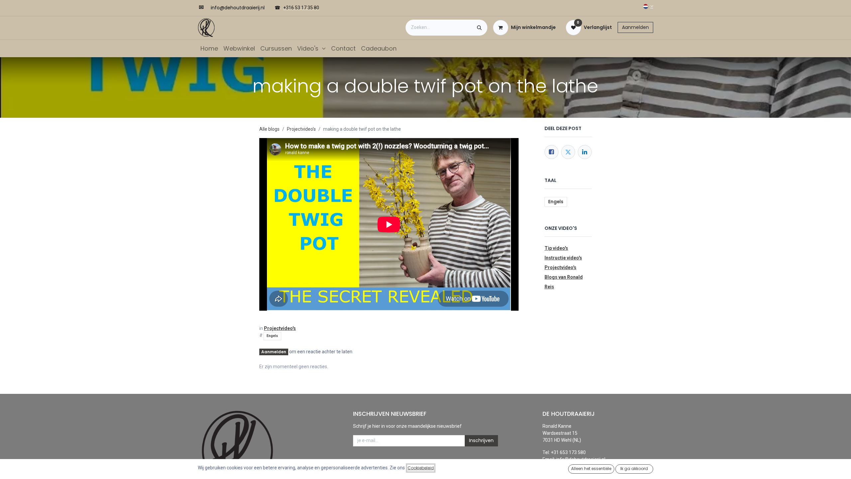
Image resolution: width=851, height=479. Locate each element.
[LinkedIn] (585, 152)
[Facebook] (551, 152)
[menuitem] (209, 48)
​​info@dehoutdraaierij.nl (238, 7)
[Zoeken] (479, 28)
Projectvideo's (301, 129)
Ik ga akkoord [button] (634, 468)
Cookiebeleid (421, 468)
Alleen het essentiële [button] (591, 468)
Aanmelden (635, 27)
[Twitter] (568, 152)
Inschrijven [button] (481, 440)
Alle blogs (269, 129)
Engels (272, 336)
